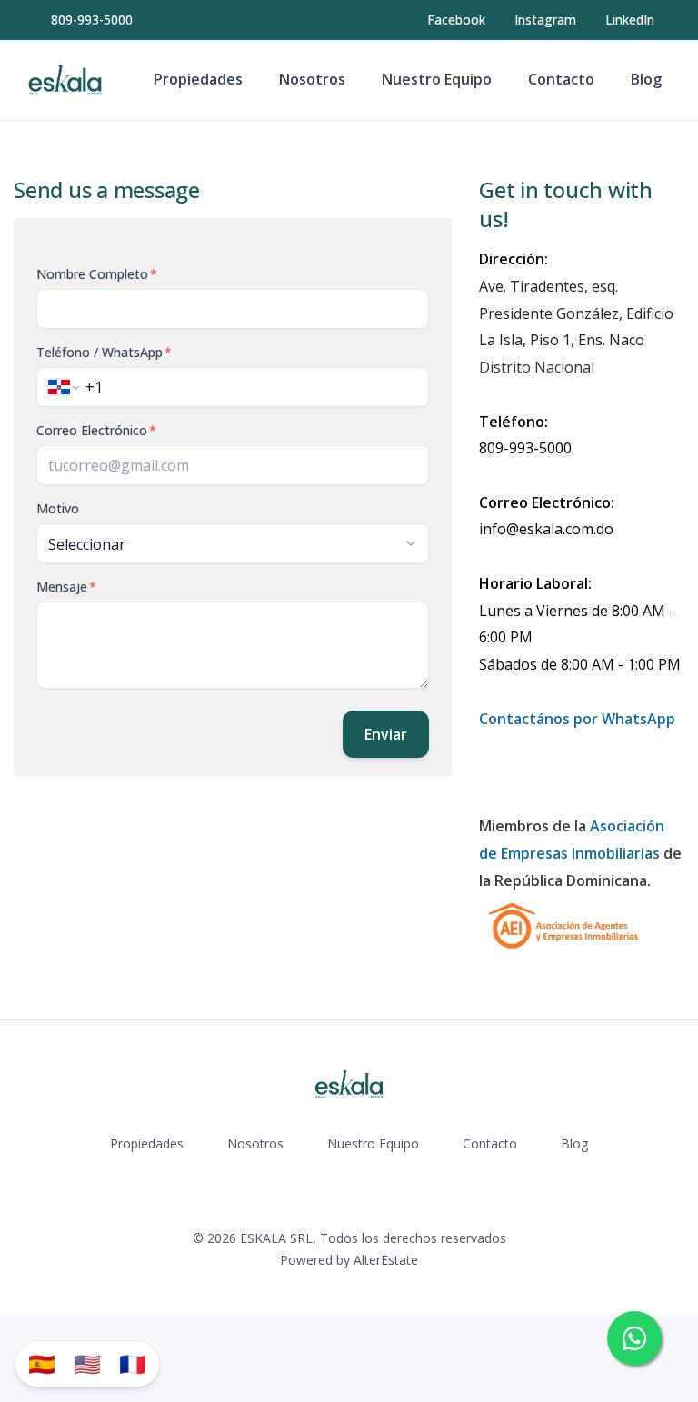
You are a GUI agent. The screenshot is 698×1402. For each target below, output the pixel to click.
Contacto (561, 79)
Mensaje (66, 586)
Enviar (385, 734)
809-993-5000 (92, 19)
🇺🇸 (87, 1363)
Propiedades (198, 79)
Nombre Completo (96, 274)
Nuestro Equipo (437, 79)
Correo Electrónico (96, 430)
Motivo (57, 508)
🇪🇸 (41, 1363)
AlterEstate (386, 1259)
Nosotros (312, 79)
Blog (646, 79)
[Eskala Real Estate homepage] (65, 80)
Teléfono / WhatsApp (104, 352)
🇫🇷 (132, 1363)
